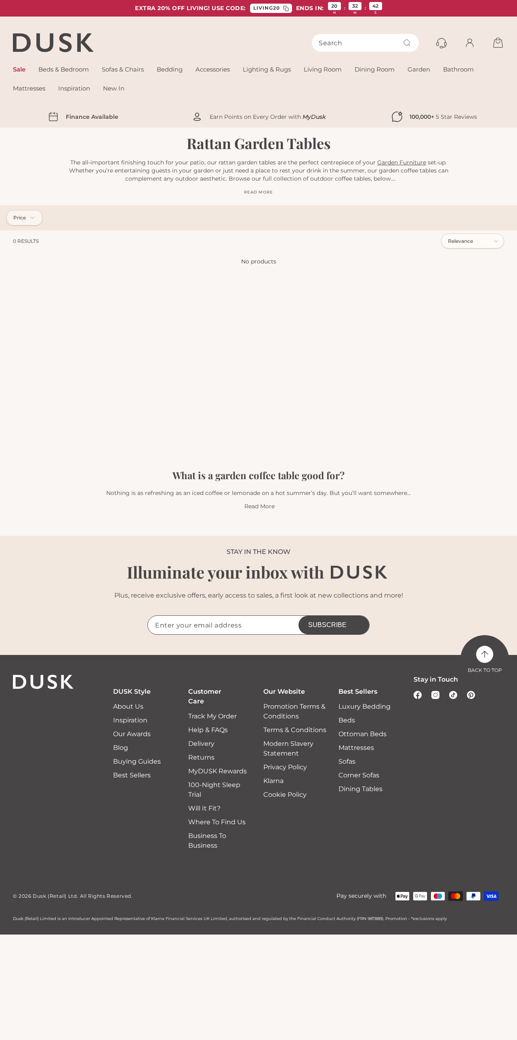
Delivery (201, 743)
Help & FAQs (208, 730)
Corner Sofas (358, 775)
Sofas (346, 761)
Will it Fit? (204, 808)
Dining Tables (360, 789)
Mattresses (356, 748)
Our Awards (132, 734)
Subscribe (327, 624)
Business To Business (207, 840)
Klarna (273, 781)
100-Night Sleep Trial (214, 789)
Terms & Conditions (294, 730)
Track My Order (212, 716)
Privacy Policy (285, 767)
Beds (346, 720)
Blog (120, 748)
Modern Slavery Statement (288, 748)
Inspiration (130, 720)
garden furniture (401, 162)
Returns (201, 757)
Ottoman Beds (362, 734)
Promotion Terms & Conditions (294, 711)
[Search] (407, 43)
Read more (258, 192)
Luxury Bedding (364, 706)
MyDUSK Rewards (217, 771)
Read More (259, 506)
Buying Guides (137, 761)
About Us (128, 706)
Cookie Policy (285, 794)
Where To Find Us (217, 822)
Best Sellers (132, 775)
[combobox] (365, 43)
